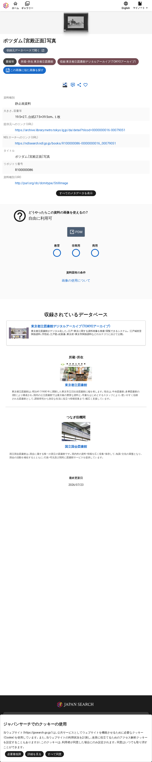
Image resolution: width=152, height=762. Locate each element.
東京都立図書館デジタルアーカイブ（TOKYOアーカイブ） (71, 326)
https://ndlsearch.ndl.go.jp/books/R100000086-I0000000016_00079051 (65, 143)
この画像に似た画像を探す (27, 70)
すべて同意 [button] (55, 754)
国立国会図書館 (76, 446)
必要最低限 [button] (14, 754)
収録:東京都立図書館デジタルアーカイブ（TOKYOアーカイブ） (98, 61)
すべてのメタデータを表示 (76, 193)
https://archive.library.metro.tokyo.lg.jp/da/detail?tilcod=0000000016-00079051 (70, 130)
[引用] (73, 85)
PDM (78, 232)
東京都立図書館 (76, 385)
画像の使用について (76, 280)
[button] (141, 5)
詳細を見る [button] (34, 754)
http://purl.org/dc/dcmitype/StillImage (41, 183)
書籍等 (10, 61)
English (126, 8)
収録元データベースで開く (23, 50)
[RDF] (66, 85)
